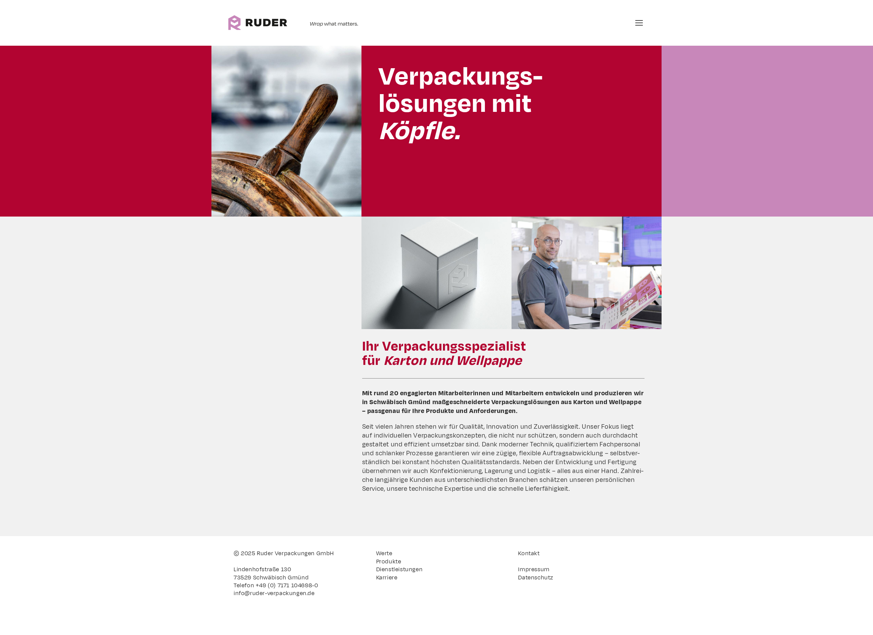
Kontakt (528, 553)
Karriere (387, 578)
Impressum (533, 569)
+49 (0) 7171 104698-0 (287, 585)
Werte (384, 553)
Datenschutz (535, 578)
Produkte (388, 562)
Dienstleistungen (399, 569)
